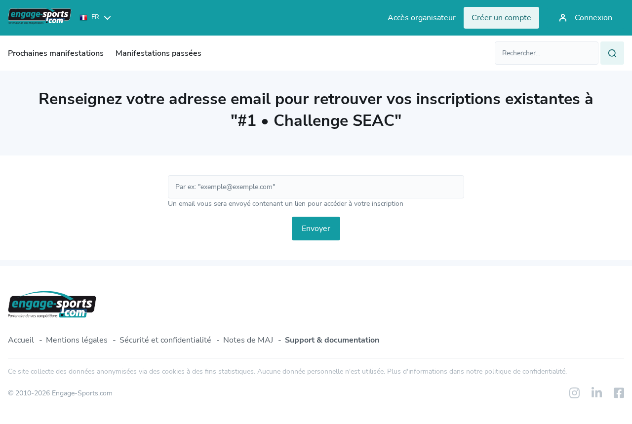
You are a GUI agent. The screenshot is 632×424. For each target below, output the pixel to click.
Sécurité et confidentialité (165, 340)
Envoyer (316, 228)
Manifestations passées (158, 53)
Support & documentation (332, 340)
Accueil (21, 340)
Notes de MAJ (248, 340)
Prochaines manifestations (56, 53)
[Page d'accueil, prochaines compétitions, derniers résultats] (40, 18)
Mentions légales (77, 340)
